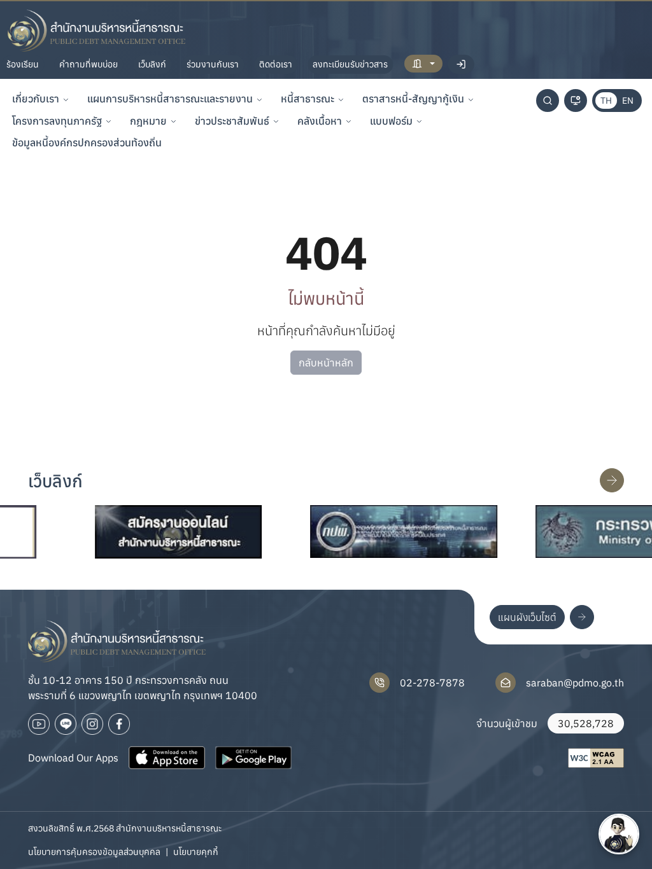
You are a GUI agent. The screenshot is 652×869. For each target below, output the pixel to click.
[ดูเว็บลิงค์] (612, 480)
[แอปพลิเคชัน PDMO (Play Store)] (253, 757)
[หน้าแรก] (97, 30)
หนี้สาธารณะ (307, 98)
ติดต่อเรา (275, 64)
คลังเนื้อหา (319, 121)
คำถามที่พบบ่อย (88, 64)
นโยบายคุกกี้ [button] (195, 852)
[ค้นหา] (547, 100)
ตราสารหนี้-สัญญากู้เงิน (413, 98)
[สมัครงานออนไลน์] (157, 531)
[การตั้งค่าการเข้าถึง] (575, 100)
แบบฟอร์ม (391, 121)
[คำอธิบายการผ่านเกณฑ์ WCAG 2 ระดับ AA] (596, 758)
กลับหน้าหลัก (326, 362)
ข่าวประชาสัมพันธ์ (232, 121)
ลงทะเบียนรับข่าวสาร (350, 64)
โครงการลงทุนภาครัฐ (57, 121)
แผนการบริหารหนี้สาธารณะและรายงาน (170, 98)
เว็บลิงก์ (152, 64)
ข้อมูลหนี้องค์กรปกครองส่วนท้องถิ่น (87, 142)
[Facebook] (119, 724)
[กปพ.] (382, 531)
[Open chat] (619, 834)
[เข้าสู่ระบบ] (461, 64)
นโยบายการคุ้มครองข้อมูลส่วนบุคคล (94, 852)
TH (606, 100)
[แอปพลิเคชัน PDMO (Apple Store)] (167, 757)
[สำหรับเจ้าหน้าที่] (423, 64)
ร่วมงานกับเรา (213, 64)
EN (628, 100)
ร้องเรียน (22, 64)
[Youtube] (39, 724)
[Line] (65, 724)
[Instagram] (92, 724)
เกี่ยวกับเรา (35, 98)
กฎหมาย (148, 121)
